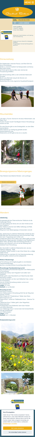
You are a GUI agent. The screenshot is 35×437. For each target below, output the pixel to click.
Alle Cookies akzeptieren (17, 428)
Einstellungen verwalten (10, 423)
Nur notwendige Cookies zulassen (17, 432)
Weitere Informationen (8, 182)
